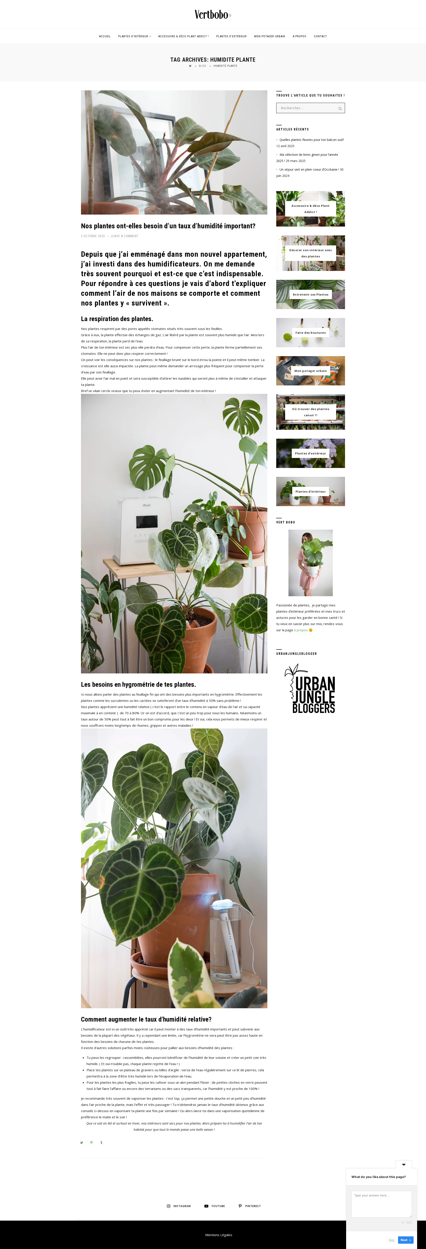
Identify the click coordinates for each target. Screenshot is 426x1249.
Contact (320, 36)
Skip (391, 1240)
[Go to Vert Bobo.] (190, 65)
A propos (299, 36)
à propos (301, 630)
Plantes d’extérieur (231, 36)
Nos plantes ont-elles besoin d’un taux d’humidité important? (168, 226)
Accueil (105, 36)
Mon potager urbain (269, 36)
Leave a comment (124, 236)
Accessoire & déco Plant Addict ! (183, 36)
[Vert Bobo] (213, 14)
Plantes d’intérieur (133, 36)
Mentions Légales (218, 1235)
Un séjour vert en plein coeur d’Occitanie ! (309, 169)
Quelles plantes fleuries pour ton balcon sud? (312, 140)
